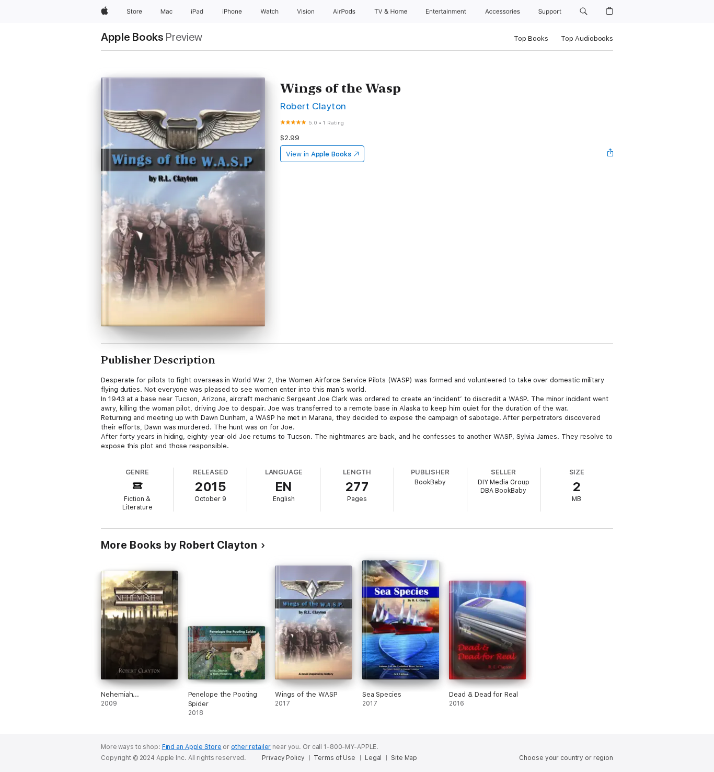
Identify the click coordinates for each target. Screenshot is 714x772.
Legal (373, 758)
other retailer (251, 747)
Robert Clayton (313, 105)
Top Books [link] (531, 38)
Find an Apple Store (192, 747)
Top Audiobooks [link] (587, 38)
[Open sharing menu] (610, 154)
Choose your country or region (566, 758)
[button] (583, 11)
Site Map (404, 758)
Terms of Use (334, 758)
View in (318, 154)
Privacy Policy (283, 758)
